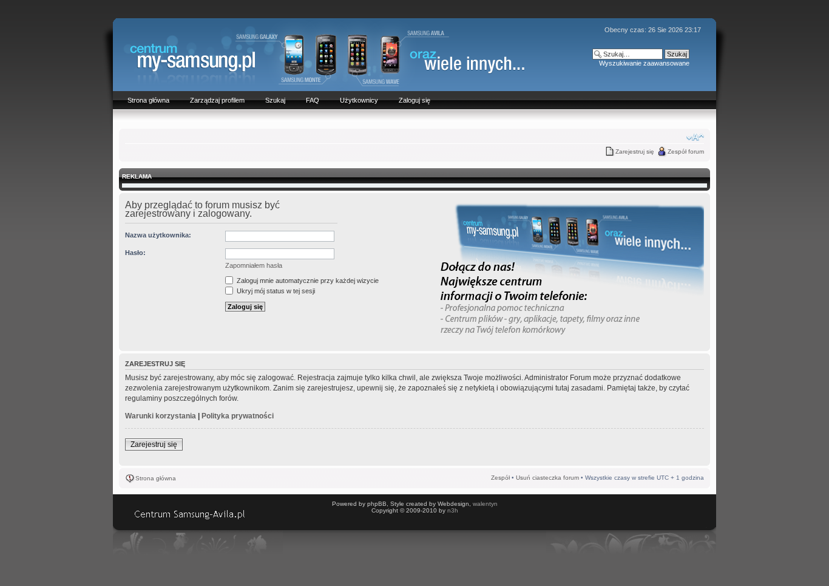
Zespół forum (686, 151)
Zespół (500, 477)
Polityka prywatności (237, 416)
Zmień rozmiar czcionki (695, 137)
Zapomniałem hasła (253, 265)
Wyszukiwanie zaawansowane (644, 63)
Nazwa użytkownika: (158, 235)
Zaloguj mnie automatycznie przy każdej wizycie (307, 280)
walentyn (485, 503)
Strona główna (155, 478)
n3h (452, 510)
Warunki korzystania (160, 416)
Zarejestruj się (634, 151)
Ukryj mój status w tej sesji (275, 291)
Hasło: (135, 252)
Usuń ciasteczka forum (547, 477)
